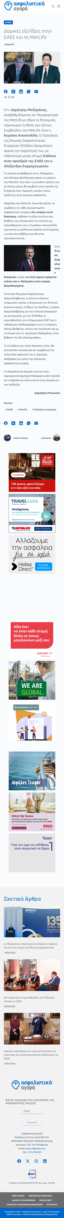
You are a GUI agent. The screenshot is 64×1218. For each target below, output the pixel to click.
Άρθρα (8, 22)
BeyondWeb (51, 1214)
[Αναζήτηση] (53, 6)
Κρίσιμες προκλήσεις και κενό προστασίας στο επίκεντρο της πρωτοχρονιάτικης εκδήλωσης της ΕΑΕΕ (31, 1055)
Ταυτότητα (52, 1205)
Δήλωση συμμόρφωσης (23, 1200)
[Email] (38, 91)
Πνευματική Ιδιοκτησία (40, 1196)
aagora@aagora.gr (36, 1148)
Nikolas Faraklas (14, 1214)
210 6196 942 (34, 1152)
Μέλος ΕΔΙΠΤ (45, 1200)
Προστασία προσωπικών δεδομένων (25, 1205)
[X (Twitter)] (15, 91)
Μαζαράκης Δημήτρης (44, 409)
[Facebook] (7, 91)
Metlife (22, 409)
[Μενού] (58, 6)
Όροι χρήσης (18, 1196)
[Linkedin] (45, 1161)
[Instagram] (36, 1161)
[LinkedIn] (23, 91)
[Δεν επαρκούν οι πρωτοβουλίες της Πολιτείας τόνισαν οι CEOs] (32, 975)
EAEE (9, 409)
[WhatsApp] (30, 91)
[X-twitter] (28, 1161)
